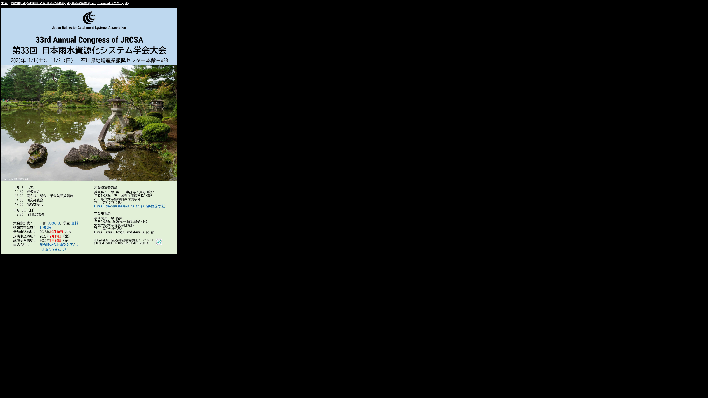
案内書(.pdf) (19, 3)
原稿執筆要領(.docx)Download (90, 3)
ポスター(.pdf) (119, 3)
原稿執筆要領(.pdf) (58, 3)
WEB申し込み (36, 3)
